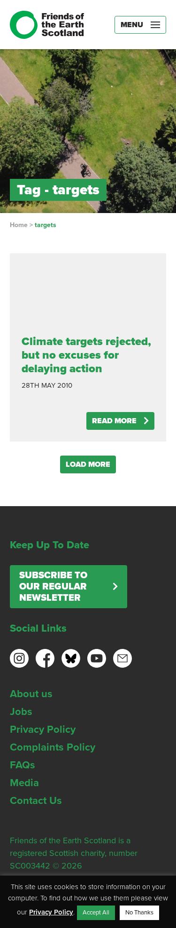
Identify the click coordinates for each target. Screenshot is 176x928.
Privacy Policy (43, 729)
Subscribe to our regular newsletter (53, 587)
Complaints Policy (52, 747)
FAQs (22, 765)
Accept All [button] (96, 912)
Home (19, 225)
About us (31, 694)
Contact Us (36, 801)
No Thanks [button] (139, 912)
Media (24, 783)
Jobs (21, 712)
